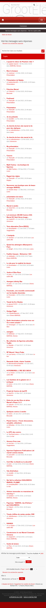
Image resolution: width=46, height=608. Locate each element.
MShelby (11, 425)
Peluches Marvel (13, 89)
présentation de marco (15, 197)
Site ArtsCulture (12, 471)
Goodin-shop (13, 190)
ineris (10, 384)
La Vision (12, 373)
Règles (9, 180)
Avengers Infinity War (14, 281)
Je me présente (12, 117)
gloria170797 (13, 304)
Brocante (9, 93)
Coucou (9, 156)
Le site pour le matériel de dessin (19, 263)
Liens (12, 132)
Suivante (40, 553)
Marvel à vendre (12, 206)
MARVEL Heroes (15, 66)
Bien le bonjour (12, 71)
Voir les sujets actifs (34, 31)
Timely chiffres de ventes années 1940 (20, 514)
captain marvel (13, 64)
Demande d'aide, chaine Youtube (19, 361)
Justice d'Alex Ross (14, 272)
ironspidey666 (13, 484)
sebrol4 (11, 404)
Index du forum (7, 35)
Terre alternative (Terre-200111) (18, 226)
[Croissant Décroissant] (23, 562)
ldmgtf (11, 249)
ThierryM (11, 100)
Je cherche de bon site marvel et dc (20, 137)
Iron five (11, 443)
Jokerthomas (13, 516)
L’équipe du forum (7, 584)
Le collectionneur (14, 130)
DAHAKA (10, 523)
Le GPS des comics (14, 432)
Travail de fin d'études (15, 302)
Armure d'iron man (13, 441)
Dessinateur (12, 265)
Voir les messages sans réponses (16, 31)
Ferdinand (10, 98)
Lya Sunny (12, 354)
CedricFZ (12, 219)
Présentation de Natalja (15, 80)
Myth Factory (13, 169)
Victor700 (12, 208)
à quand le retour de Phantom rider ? (20, 62)
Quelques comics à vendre (16, 412)
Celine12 (12, 91)
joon (10, 274)
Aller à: (3, 576)
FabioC (11, 507)
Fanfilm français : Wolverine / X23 (19, 254)
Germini (11, 238)
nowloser (12, 73)
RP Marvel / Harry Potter (15, 352)
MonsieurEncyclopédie (16, 363)
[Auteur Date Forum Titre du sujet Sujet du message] (23, 557)
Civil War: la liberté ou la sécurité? (19, 462)
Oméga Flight (12, 311)
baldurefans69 (13, 82)
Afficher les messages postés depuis (13, 553)
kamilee (11, 496)
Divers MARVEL (12, 258)
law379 (11, 393)
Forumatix (12, 295)
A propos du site (15, 597)
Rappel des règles (13, 176)
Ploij (10, 546)
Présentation (11, 75)
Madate (11, 345)
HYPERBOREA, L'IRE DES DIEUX (19, 370)
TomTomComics (14, 434)
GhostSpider (13, 228)
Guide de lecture (13, 544)
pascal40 (12, 455)
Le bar (12, 436)
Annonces (13, 141)
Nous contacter (30, 597)
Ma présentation (12, 146)
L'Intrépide (10, 235)
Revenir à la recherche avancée (13, 43)
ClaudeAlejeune (14, 313)
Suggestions (11, 230)
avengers (10, 332)
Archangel (12, 325)
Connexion (23, 26)
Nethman (12, 334)
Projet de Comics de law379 (17, 391)
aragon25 (12, 537)
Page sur (25, 569)
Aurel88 (11, 119)
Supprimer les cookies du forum (24, 584)
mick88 (11, 473)
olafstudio (12, 256)
